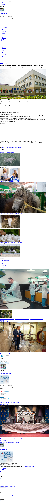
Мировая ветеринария (5, 30)
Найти (10, 1)
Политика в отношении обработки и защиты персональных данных (11, 495)
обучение (14, 147)
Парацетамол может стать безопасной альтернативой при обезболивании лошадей (11, 151)
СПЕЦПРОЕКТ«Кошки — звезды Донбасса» (4, 321)
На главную (2, 258)
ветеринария (6, 147)
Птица (3, 50)
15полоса (3, 147)
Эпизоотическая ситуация (5, 26)
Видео (2, 266)
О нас (2, 2)
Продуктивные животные (5, 49)
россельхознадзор (18, 147)
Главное (3, 47)
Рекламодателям (4, 5)
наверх (1, 471)
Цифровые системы (4, 27)
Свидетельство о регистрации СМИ (6, 494)
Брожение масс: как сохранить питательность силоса (7, 152)
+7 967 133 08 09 (2, 39)
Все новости (3, 33)
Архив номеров (4, 4)
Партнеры (3, 3)
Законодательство (4, 48)
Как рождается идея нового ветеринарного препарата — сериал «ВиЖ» (9, 402)
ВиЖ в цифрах (4, 55)
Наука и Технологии (4, 51)
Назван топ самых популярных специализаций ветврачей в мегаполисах (9, 181)
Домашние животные (4, 28)
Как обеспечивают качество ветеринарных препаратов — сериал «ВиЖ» (9, 309)
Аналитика (3, 32)
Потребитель (3, 53)
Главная (3, 57)
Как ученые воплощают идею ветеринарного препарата (7, 401)
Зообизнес (3, 29)
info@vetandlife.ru (2, 40)
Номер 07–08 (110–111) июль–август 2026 (5, 14)
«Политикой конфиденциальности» (29, 18)
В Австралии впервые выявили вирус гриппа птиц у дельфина (8, 150)
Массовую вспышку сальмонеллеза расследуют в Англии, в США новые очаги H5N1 (11, 242)
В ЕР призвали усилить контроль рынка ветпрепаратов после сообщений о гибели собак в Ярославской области (15, 389)
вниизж (10, 147)
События (3, 56)
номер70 (12, 147)
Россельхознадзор (4, 468)
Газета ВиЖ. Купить (3, 487)
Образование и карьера (5, 31)
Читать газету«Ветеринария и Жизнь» (3, 13)
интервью (1, 268)
